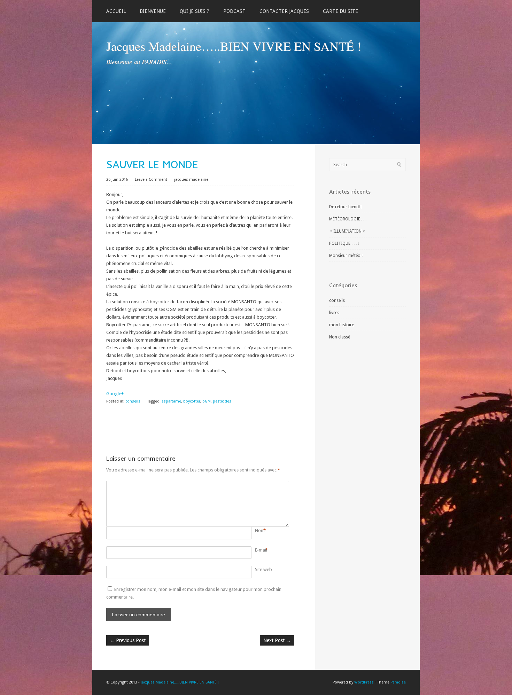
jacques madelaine (191, 179)
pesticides (222, 401)
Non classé (339, 337)
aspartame (171, 401)
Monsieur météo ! (346, 255)
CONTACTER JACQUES (284, 11)
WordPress (364, 682)
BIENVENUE (153, 11)
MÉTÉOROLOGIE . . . (347, 219)
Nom (260, 530)
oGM (206, 401)
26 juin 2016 (117, 179)
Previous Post (128, 640)
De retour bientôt (345, 206)
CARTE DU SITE (340, 11)
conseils (132, 401)
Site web (263, 569)
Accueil (116, 11)
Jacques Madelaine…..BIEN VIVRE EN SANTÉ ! (233, 46)
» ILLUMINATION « (347, 231)
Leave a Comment (151, 179)
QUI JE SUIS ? (194, 11)
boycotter (191, 401)
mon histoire (341, 324)
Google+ (115, 393)
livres (334, 312)
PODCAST (234, 11)
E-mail (261, 550)
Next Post (277, 640)
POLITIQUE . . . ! (344, 243)
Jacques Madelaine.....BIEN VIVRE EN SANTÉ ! (180, 682)
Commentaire (256, 485)
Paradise (398, 682)
